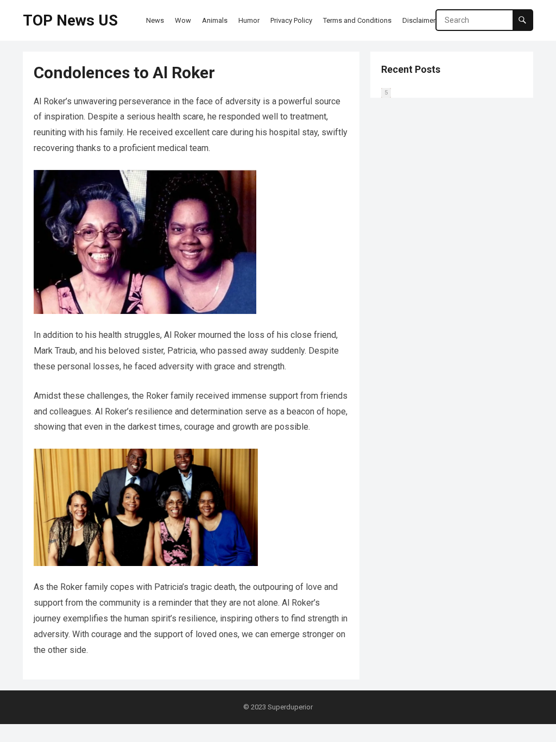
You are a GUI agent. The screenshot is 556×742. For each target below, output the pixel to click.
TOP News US (70, 20)
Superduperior (290, 707)
